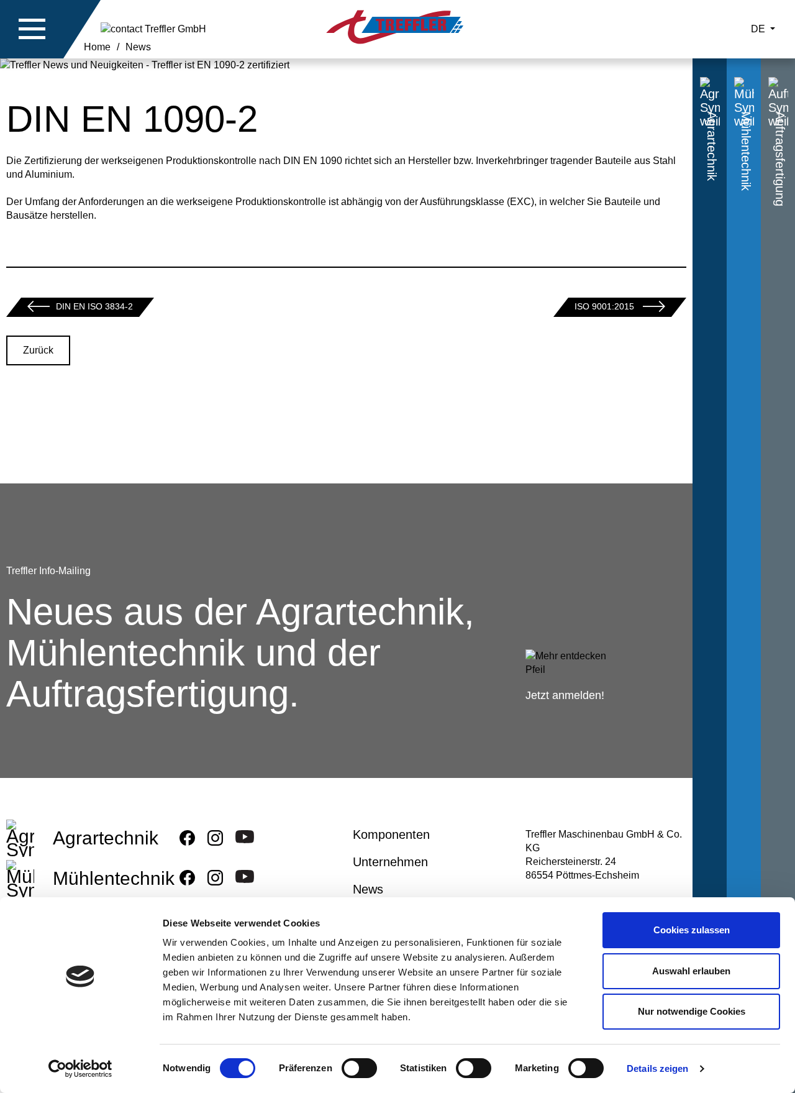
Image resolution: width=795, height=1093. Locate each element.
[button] (32, 29)
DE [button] (759, 29)
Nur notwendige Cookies (691, 1011)
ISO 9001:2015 (606, 306)
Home (97, 47)
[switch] (359, 1071)
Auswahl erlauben (691, 971)
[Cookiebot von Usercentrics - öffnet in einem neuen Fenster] (80, 1068)
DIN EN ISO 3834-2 (94, 306)
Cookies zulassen (691, 930)
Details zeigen (657, 1068)
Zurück (38, 350)
